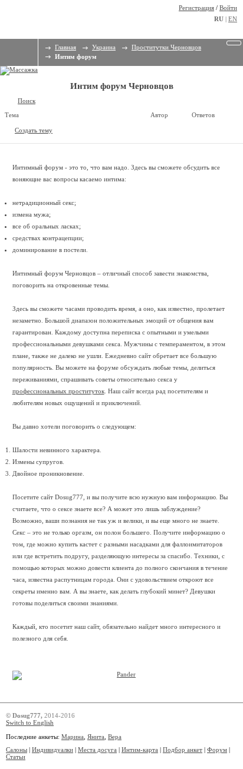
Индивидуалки (52, 749)
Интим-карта (139, 749)
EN (232, 18)
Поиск (26, 100)
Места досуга (97, 749)
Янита (95, 736)
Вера (114, 736)
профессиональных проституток (58, 391)
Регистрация (196, 7)
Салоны (16, 749)
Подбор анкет (182, 749)
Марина (72, 736)
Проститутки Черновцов (166, 47)
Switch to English (30, 722)
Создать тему (33, 130)
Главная (65, 47)
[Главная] (9, 48)
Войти (228, 7)
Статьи (15, 756)
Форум (217, 749)
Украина (104, 47)
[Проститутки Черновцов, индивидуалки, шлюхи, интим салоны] (57, 17)
